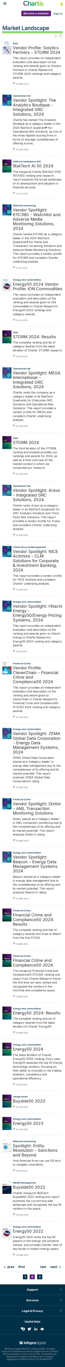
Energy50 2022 (28, 1231)
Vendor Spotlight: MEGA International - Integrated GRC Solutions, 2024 (36, 380)
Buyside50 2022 (29, 1187)
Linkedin (36, 1329)
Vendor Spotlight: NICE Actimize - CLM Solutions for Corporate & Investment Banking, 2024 (36, 560)
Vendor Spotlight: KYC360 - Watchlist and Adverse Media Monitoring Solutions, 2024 (36, 219)
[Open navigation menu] (3, 4)
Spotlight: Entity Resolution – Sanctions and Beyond (35, 1150)
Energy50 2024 (28, 1049)
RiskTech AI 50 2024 (33, 166)
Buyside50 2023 (29, 1101)
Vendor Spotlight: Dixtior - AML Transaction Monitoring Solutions (37, 808)
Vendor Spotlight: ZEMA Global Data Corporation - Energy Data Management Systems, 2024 (36, 742)
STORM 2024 (26, 442)
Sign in (58, 13)
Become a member (36, 13)
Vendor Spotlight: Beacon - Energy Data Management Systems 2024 (35, 864)
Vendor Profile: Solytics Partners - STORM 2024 (36, 50)
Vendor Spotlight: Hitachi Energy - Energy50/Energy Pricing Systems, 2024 (37, 613)
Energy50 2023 (28, 1123)
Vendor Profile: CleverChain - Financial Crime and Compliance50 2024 (35, 675)
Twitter (29, 1329)
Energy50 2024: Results (36, 1013)
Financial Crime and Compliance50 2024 (33, 962)
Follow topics (23, 1329)
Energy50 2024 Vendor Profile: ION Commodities (37, 286)
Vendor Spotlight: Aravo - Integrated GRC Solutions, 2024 (36, 495)
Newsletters (42, 1329)
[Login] (61, 4)
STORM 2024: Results (34, 337)
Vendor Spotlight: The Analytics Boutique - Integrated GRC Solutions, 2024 (34, 107)
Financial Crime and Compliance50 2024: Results (33, 920)
